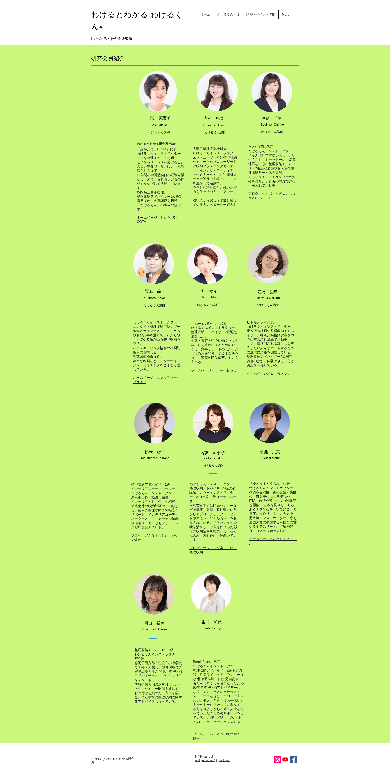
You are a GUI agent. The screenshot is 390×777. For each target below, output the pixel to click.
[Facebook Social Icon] (293, 759)
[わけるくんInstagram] (277, 759)
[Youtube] (285, 759)
